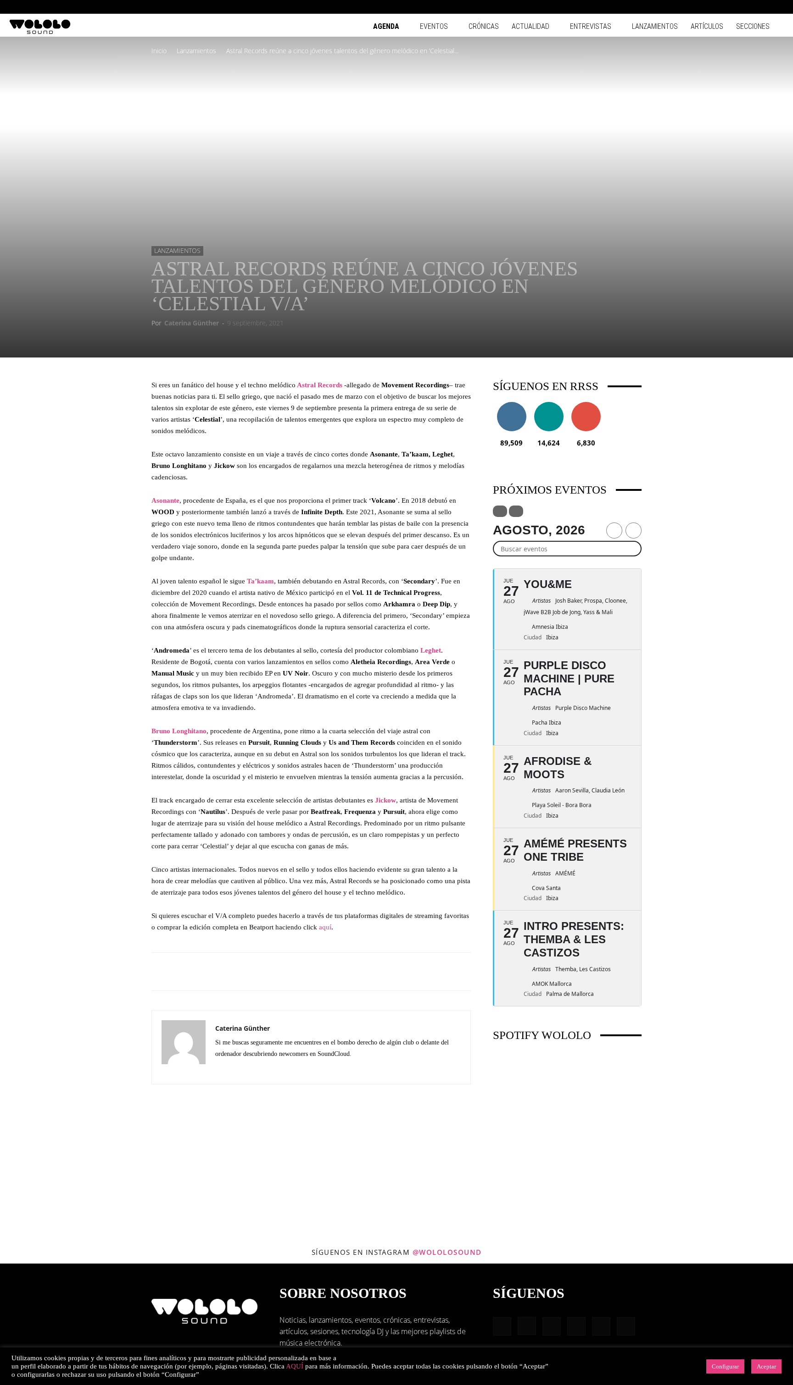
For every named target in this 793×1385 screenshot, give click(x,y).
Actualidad (530, 26)
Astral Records (319, 385)
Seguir (511, 405)
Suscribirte (586, 405)
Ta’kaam (260, 581)
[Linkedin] (731, 7)
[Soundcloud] (239, 1071)
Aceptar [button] (766, 1366)
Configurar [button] (725, 1366)
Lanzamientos (655, 26)
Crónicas (484, 26)
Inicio (159, 50)
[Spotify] (747, 7)
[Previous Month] (614, 530)
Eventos (434, 26)
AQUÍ (294, 1366)
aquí (325, 927)
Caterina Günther (191, 323)
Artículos (707, 26)
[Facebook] (701, 7)
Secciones (753, 26)
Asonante (165, 500)
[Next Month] (633, 530)
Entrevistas (590, 26)
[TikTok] (762, 7)
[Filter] (500, 511)
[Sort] (516, 511)
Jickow (385, 800)
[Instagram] (716, 7)
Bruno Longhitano (179, 731)
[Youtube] (777, 7)
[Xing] (255, 1071)
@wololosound (447, 1252)
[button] (687, 6)
